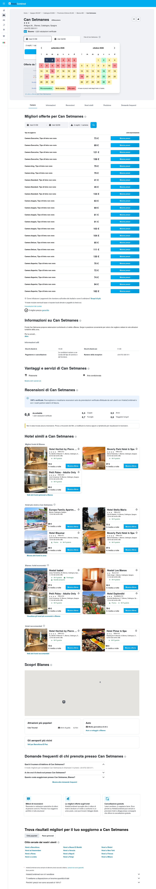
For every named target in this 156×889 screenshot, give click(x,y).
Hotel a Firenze (107, 853)
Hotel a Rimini (107, 847)
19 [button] (69, 71)
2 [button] (52, 60)
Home (26, 13)
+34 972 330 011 (30, 28)
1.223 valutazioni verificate (45, 31)
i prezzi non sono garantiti (75, 867)
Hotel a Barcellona (32, 847)
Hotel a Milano (107, 857)
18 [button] (63, 71)
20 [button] (74, 71)
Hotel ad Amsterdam (33, 850)
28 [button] (41, 82)
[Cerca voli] (4, 10)
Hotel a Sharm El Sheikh (72, 847)
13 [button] (74, 65)
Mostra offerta (72, 466)
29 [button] (47, 82)
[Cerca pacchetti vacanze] (4, 25)
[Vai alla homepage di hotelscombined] (17, 3)
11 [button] (63, 65)
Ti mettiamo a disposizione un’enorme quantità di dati (47, 878)
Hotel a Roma (30, 853)
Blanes (79, 13)
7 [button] (41, 65)
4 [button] (63, 60)
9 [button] (52, 65)
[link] (40, 495)
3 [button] (57, 60)
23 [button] (52, 76)
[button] (3, 3)
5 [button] (68, 60)
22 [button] (47, 76)
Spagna (32, 13)
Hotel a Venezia (69, 850)
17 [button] (58, 71)
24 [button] (58, 76)
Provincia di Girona (63, 13)
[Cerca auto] (4, 20)
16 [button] (52, 71)
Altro (26, 336)
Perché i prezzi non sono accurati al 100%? (43, 882)
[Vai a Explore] (4, 29)
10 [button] (58, 65)
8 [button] (46, 65)
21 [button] (41, 76)
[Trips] (4, 36)
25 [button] (63, 76)
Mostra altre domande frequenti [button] (64, 782)
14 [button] (41, 71)
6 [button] (74, 60)
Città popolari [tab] (32, 836)
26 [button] (69, 76)
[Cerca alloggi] (4, 15)
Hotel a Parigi (68, 857)
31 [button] (109, 82)
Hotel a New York (108, 850)
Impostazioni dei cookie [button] (33, 306)
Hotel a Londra (31, 857)
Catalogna (46, 13)
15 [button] (47, 71)
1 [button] (46, 60)
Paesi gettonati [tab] (48, 836)
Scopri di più (96, 298)
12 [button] (69, 65)
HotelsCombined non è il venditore (40, 874)
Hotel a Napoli (68, 853)
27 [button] (74, 76)
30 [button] (52, 82)
